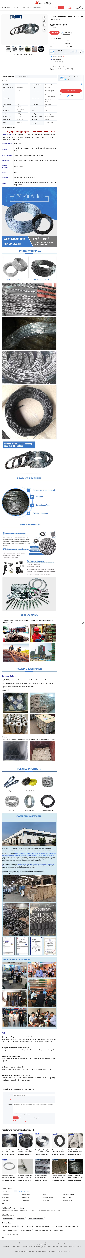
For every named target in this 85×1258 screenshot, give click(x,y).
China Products (15, 1243)
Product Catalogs (25, 1191)
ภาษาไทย (79, 1246)
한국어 (65, 1246)
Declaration (59, 1251)
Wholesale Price (49, 1243)
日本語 (70, 1246)
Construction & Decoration (12, 12)
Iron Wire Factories (57, 1226)
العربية (61, 1246)
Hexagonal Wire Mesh (68, 1194)
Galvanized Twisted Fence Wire (43, 1230)
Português (24, 1246)
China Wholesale (41, 1243)
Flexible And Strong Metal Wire (35, 1218)
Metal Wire (28, 12)
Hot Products (5, 1194)
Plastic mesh (25, 1200)
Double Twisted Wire (26, 1230)
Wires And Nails (26, 1197)
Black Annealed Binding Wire (10, 1230)
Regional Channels (67, 1243)
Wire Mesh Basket (67, 1200)
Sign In (52, 69)
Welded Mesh (25, 1194)
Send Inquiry (54, 32)
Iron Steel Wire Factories (42, 1226)
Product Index (76, 1243)
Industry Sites (58, 1243)
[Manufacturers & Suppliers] (42, 2)
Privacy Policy (67, 1251)
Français (30, 1246)
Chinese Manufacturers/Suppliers (27, 1243)
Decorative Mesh (67, 1197)
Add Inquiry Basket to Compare (25, 54)
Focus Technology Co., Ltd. (32, 1251)
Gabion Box (5, 1200)
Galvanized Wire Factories (9, 1226)
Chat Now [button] (67, 32)
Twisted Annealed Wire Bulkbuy (11, 1234)
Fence (44, 1194)
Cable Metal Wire (36, 12)
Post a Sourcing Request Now (22, 1121)
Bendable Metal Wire (8, 1218)
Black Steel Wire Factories (26, 1226)
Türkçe (34, 1248)
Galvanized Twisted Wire (71, 1226)
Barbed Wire (5, 1197)
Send (16, 1118)
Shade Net (45, 1200)
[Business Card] (81, 83)
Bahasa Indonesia (48, 1248)
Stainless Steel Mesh (47, 1197)
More (3, 1237)
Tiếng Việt (40, 1248)
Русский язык (37, 1246)
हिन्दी (74, 1246)
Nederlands (55, 1246)
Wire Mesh (22, 12)
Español (18, 1246)
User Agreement (51, 1251)
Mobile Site (39, 1244)
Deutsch (49, 1246)
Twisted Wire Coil (58, 1230)
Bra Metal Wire (20, 1218)
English (13, 1246)
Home (3, 12)
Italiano (43, 1246)
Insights (46, 1244)
